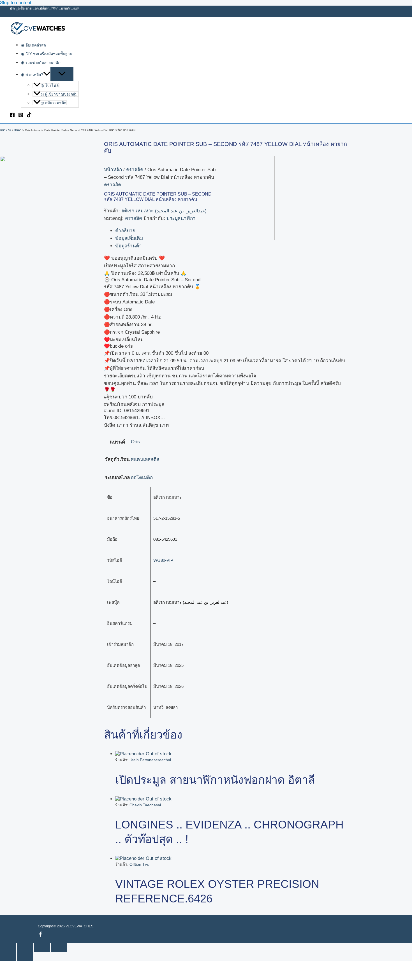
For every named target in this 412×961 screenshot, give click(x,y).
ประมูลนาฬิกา (181, 218)
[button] (46, 75)
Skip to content (15, 2)
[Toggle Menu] (61, 74)
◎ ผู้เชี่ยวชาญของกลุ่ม (59, 94)
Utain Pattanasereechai (150, 760)
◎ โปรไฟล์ (50, 85)
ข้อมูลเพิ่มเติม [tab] (129, 238)
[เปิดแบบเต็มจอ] (25, 947)
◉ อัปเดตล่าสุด (33, 45)
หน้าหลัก (113, 169)
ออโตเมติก (142, 477)
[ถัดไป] (25, 956)
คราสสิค (134, 169)
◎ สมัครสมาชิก (53, 103)
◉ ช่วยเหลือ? (32, 75)
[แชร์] (42, 947)
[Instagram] (20, 116)
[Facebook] (12, 116)
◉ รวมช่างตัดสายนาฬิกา (42, 63)
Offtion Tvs (139, 864)
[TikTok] (29, 116)
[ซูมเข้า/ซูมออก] (8, 947)
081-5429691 (165, 539)
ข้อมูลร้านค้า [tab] (128, 246)
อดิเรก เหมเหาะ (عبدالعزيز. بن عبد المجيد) (164, 210)
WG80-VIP (163, 560)
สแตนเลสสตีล (145, 459)
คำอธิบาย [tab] (125, 230)
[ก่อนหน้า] (8, 956)
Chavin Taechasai (145, 805)
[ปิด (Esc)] (59, 947)
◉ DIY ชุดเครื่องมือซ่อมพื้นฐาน (46, 54)
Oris (135, 441)
